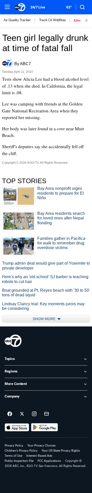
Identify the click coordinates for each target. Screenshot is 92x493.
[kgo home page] (13, 341)
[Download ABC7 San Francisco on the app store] (17, 427)
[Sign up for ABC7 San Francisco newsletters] (46, 414)
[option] (21, 20)
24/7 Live (37, 7)
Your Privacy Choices (41, 445)
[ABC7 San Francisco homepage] (20, 7)
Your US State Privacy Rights (61, 450)
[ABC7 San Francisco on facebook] (10, 414)
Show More (44, 319)
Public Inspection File (19, 460)
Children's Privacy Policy (21, 450)
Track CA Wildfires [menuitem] (52, 20)
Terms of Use (13, 455)
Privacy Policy (14, 445)
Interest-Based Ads (39, 455)
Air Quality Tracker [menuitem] (17, 20)
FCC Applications (49, 460)
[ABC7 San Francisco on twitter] (22, 414)
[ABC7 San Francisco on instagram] (34, 414)
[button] (7, 7)
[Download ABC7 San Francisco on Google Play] (44, 427)
